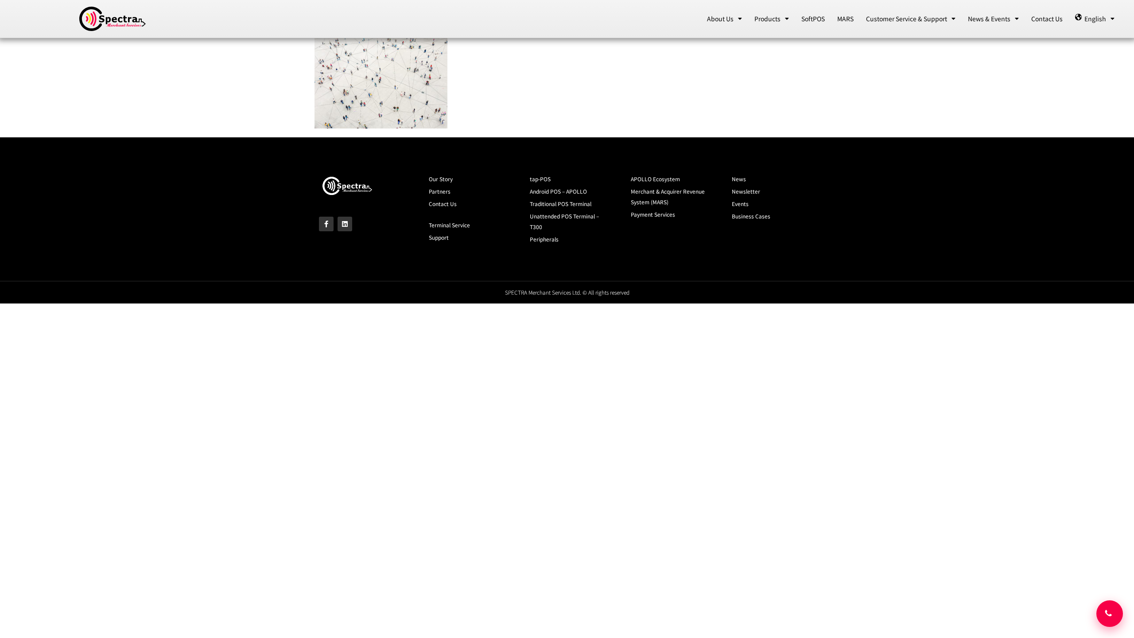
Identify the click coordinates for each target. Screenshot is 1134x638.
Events (740, 203)
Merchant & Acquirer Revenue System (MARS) (668, 196)
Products (767, 18)
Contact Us (1047, 18)
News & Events (989, 18)
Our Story (441, 179)
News (739, 179)
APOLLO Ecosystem (655, 179)
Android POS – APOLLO (558, 191)
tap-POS (540, 179)
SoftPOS (813, 18)
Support (439, 237)
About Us (720, 18)
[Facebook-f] (326, 224)
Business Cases (751, 216)
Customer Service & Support (906, 18)
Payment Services (653, 214)
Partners (439, 191)
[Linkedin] (345, 224)
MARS (845, 18)
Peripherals (544, 239)
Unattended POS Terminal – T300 (564, 221)
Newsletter (746, 191)
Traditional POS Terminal (560, 203)
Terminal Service (449, 225)
